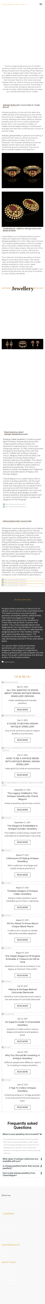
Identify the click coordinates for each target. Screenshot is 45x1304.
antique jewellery (9, 241)
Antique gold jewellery (11, 135)
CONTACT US (7, 1235)
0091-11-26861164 (10, 1280)
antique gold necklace (12, 317)
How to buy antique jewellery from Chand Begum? (19, 1174)
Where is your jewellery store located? (21, 1134)
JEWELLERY (7, 1221)
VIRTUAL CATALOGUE (11, 1225)
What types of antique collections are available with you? (20, 1160)
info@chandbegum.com (10, 1275)
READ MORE (22, 709)
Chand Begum (19, 1301)
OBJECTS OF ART (9, 1228)
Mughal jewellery (22, 307)
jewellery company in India (30, 561)
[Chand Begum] (14, 4)
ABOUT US (6, 1218)
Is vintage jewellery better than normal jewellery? (21, 1167)
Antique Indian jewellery (14, 439)
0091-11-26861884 (10, 1278)
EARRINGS (5, 1253)
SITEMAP (6, 1239)
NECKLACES (6, 1249)
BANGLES (5, 1256)
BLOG (5, 1232)
